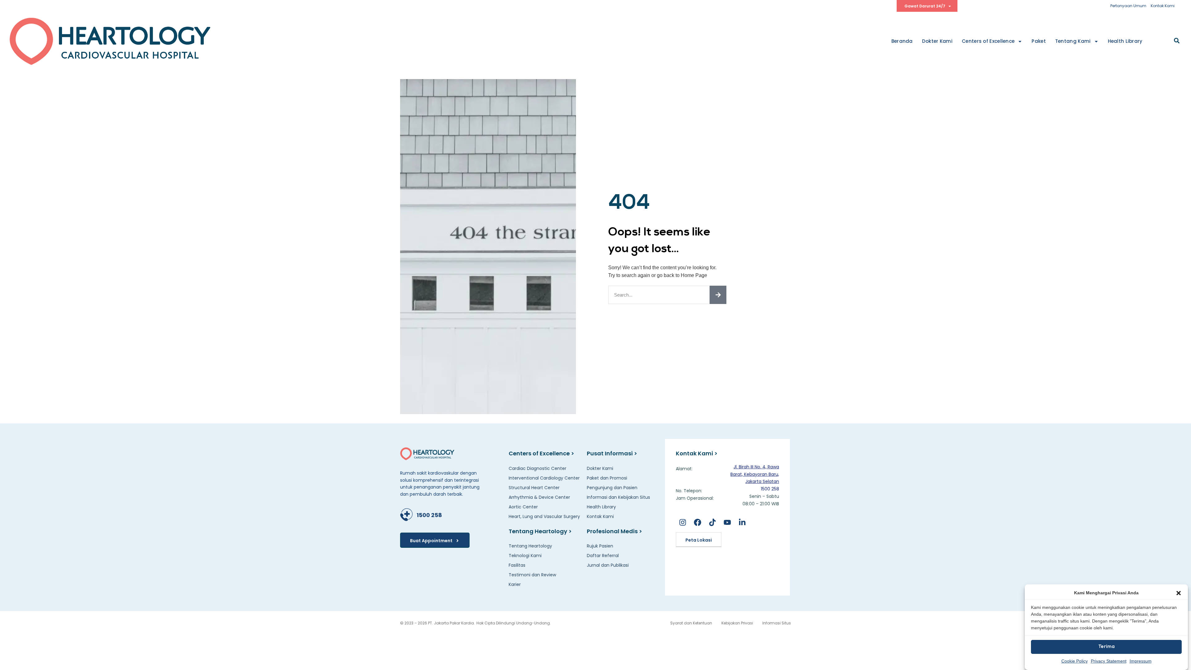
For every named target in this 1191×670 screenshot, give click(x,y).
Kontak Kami (1163, 5)
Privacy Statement (1108, 661)
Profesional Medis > (614, 531)
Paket (1039, 41)
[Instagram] (682, 522)
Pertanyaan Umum (1128, 5)
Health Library (1125, 41)
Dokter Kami (937, 41)
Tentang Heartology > (540, 531)
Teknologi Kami (525, 555)
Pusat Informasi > (612, 453)
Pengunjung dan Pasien (612, 488)
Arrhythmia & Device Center (539, 497)
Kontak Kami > (696, 453)
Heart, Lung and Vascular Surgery (544, 516)
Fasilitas (517, 565)
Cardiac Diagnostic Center (537, 468)
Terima (1106, 647)
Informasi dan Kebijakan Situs (618, 497)
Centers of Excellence (988, 41)
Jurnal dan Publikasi (608, 565)
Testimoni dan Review (532, 575)
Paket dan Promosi (607, 478)
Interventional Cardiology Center (544, 478)
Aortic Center (523, 507)
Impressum (1141, 661)
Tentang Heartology (530, 546)
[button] (1178, 593)
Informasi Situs (776, 623)
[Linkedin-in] (742, 522)
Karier (515, 584)
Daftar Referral (603, 555)
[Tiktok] (712, 522)
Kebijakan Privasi (737, 623)
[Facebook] (697, 522)
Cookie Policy (1074, 661)
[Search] (718, 295)
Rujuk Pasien (600, 546)
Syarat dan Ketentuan (691, 623)
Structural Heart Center (534, 488)
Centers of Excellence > (541, 453)
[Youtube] (727, 522)
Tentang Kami (1073, 41)
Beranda (902, 41)
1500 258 (429, 515)
